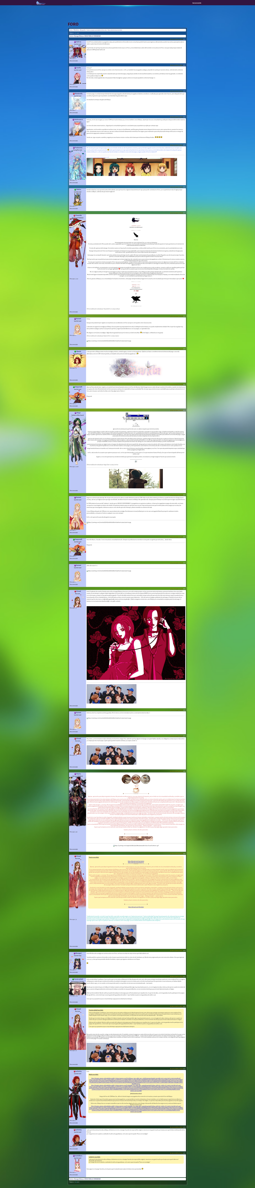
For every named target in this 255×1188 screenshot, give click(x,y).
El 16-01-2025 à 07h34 (177, 1153)
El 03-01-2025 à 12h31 (177, 736)
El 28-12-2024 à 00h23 (177, 384)
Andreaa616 (79, 119)
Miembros (76, 30)
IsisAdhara (78, 1156)
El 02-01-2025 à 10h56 (177, 589)
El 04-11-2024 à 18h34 (177, 117)
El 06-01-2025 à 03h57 (177, 950)
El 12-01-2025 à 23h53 (177, 1127)
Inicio (71, 30)
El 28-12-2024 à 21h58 (177, 495)
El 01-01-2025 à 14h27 (177, 537)
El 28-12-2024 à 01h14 (177, 410)
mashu (78, 68)
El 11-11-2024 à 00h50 (177, 187)
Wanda (78, 351)
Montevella (78, 93)
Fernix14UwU (78, 979)
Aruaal (78, 591)
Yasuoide (79, 215)
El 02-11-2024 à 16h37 (177, 65)
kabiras (78, 42)
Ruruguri (79, 953)
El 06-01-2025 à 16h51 (177, 1006)
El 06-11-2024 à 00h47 (177, 145)
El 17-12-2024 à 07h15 (177, 316)
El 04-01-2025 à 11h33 (177, 853)
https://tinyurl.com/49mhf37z (136, 862)
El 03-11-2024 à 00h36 (177, 91)
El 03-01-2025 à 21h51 (177, 771)
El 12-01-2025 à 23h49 (177, 1069)
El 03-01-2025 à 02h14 (177, 710)
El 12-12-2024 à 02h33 (177, 213)
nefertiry (79, 1071)
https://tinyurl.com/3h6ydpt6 (136, 907)
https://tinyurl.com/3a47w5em (136, 861)
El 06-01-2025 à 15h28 (177, 976)
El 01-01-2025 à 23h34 (177, 563)
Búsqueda (83, 30)
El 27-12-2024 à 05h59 (177, 349)
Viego (79, 413)
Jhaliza (78, 189)
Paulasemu (78, 147)
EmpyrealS (78, 387)
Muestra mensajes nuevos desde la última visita (96, 30)
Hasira (78, 774)
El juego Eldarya (79, 36)
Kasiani (78, 318)
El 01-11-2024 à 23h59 (177, 39)
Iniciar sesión (196, 3)
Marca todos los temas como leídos (115, 30)
